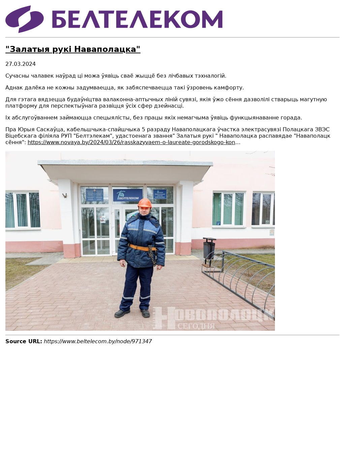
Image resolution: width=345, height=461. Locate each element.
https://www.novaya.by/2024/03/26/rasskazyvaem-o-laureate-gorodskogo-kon (131, 142)
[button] (140, 329)
